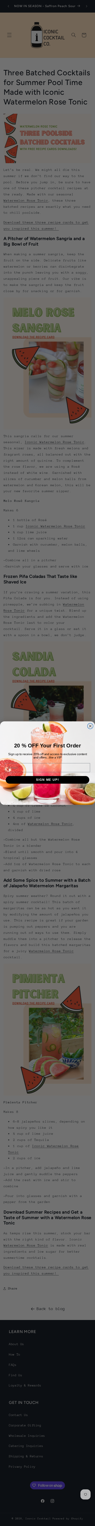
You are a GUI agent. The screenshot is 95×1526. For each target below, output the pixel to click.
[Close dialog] (90, 726)
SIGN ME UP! (47, 779)
